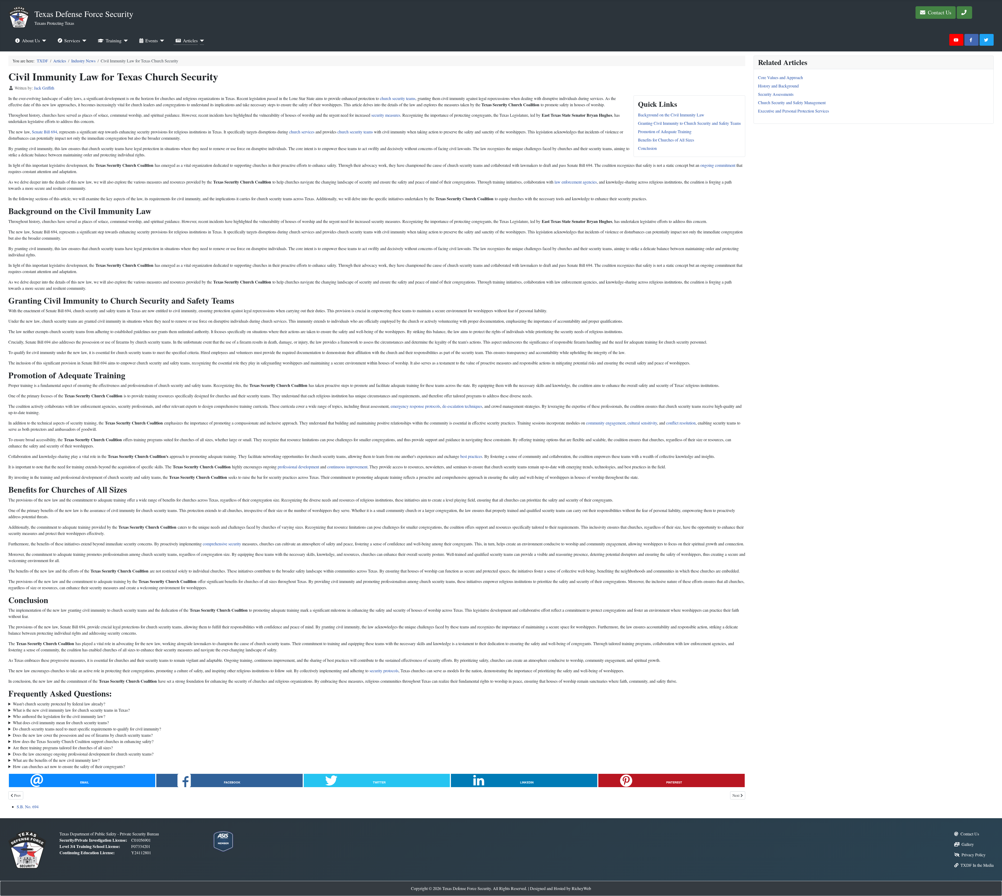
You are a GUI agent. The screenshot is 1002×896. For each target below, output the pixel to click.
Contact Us (939, 12)
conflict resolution (681, 423)
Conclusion (647, 148)
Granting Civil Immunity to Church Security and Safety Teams (689, 123)
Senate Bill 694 (44, 131)
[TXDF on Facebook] (971, 40)
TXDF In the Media (977, 865)
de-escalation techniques (462, 406)
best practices (471, 456)
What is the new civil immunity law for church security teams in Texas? (71, 710)
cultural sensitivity (642, 423)
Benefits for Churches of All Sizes (666, 140)
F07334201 (140, 846)
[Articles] (201, 40)
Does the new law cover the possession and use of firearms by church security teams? (83, 735)
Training (114, 40)
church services (301, 131)
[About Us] (43, 40)
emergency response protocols (415, 406)
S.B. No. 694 (28, 806)
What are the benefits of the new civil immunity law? (56, 760)
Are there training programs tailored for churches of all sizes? (63, 747)
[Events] (161, 40)
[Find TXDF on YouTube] (956, 40)
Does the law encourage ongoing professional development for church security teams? (83, 754)
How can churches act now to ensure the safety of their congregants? (69, 766)
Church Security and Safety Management (792, 102)
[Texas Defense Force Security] (27, 849)
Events (151, 40)
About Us (31, 40)
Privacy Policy (974, 854)
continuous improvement (347, 466)
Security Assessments (776, 94)
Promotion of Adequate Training (664, 131)
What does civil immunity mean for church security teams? (61, 722)
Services (72, 40)
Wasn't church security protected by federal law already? (59, 703)
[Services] (83, 40)
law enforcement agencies (575, 182)
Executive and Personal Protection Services (793, 111)
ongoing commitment (717, 165)
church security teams (397, 98)
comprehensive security (222, 543)
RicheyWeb (581, 888)
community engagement (605, 423)
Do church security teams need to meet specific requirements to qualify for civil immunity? (87, 729)
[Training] (125, 40)
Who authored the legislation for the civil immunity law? (59, 716)
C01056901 (141, 840)
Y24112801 (141, 852)
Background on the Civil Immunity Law (671, 114)
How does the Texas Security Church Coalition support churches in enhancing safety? (83, 741)
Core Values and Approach (780, 77)
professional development (298, 466)
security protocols (383, 670)
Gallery (968, 844)
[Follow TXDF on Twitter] (987, 40)
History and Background (778, 86)
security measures (385, 115)
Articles (190, 40)
